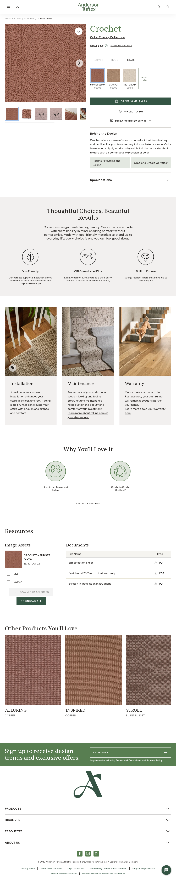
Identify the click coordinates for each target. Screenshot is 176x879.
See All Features (88, 503)
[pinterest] (96, 854)
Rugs (114, 59)
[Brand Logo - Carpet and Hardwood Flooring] (88, 784)
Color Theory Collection (107, 37)
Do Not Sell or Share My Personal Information (103, 873)
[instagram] (88, 854)
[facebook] (79, 854)
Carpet (98, 59)
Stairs (131, 59)
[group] (12, 114)
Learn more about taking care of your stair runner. (88, 415)
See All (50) (145, 78)
